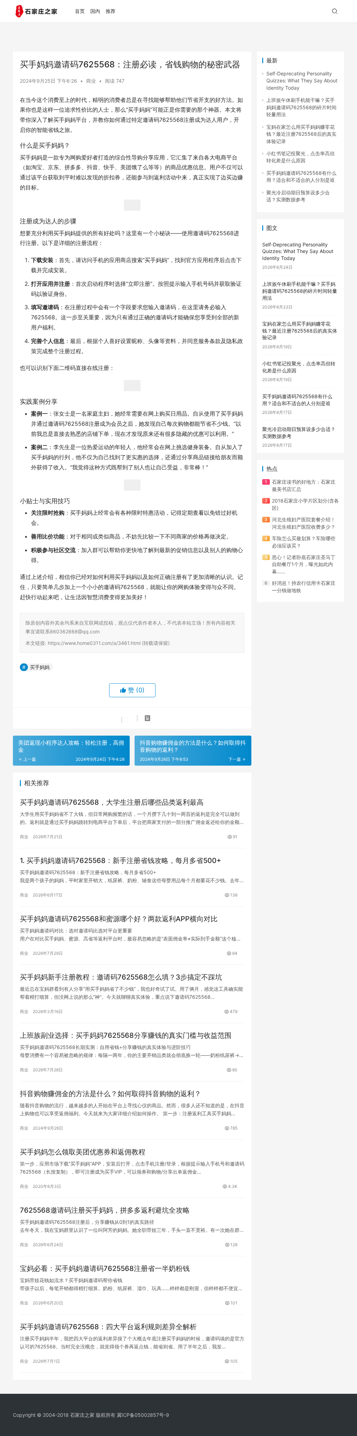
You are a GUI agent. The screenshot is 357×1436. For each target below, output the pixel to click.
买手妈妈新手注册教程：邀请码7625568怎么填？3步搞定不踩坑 (121, 977)
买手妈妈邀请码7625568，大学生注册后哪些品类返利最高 (112, 802)
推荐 (110, 11)
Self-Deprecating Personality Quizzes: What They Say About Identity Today (301, 80)
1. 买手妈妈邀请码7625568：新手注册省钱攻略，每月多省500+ (120, 860)
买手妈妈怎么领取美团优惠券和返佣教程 (82, 1152)
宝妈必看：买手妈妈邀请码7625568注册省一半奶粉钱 (105, 1268)
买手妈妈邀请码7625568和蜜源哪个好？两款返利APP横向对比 (119, 919)
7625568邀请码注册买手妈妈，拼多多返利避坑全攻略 (105, 1210)
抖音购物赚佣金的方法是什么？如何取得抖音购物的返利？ (110, 1093)
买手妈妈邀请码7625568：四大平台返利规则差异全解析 (108, 1327)
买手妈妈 (40, 667)
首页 (80, 11)
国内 (95, 11)
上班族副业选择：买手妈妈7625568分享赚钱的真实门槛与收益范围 (125, 1035)
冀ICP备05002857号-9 (143, 1415)
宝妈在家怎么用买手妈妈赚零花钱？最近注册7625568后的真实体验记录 (301, 134)
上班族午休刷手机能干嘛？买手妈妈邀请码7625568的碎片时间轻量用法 (301, 107)
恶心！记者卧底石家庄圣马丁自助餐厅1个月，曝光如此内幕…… (303, 564)
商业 (91, 81)
